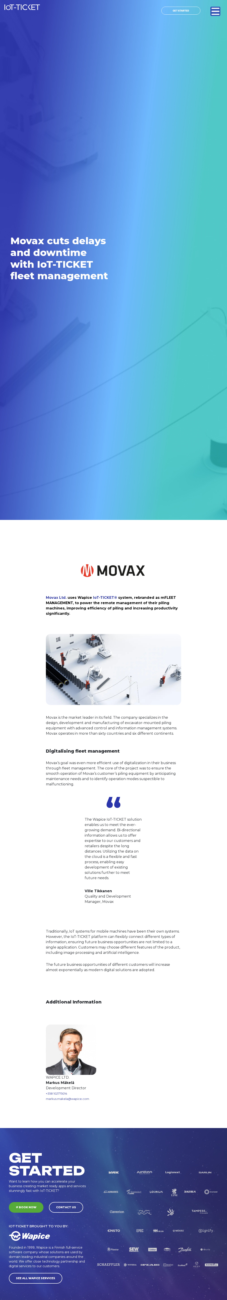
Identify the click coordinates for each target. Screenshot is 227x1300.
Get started (181, 10)
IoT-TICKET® (105, 597)
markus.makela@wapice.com (67, 1099)
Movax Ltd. (56, 597)
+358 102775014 (56, 1093)
